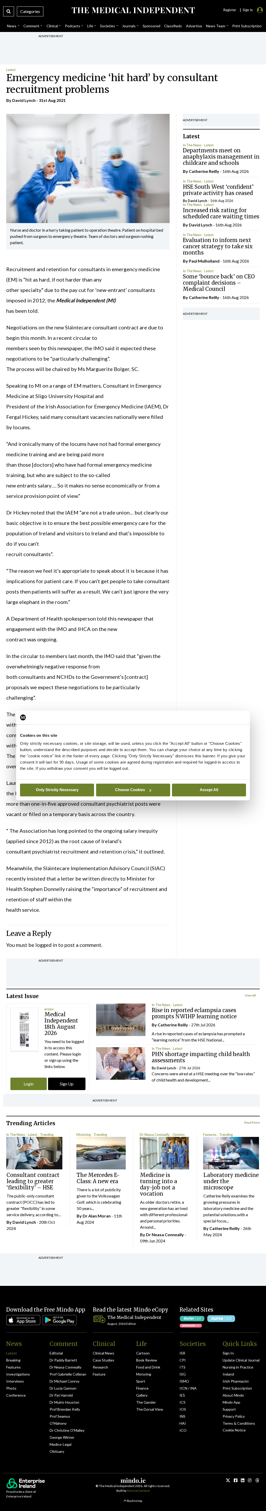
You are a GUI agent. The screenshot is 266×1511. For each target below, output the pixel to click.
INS (182, 1416)
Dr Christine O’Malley (67, 1430)
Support (229, 1409)
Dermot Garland (138, 1491)
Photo (11, 1388)
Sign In (228, 1353)
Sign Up (67, 1083)
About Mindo (233, 1395)
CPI (182, 1360)
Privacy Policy (234, 1416)
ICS (182, 1402)
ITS (182, 1367)
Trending (47, 1134)
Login (29, 1083)
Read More (252, 1122)
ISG (182, 1374)
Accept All (209, 789)
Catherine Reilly (204, 171)
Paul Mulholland (204, 260)
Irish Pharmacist (236, 1381)
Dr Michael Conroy (64, 1381)
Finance (142, 1388)
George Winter (62, 1437)
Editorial (56, 1353)
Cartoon (143, 1353)
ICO (183, 1430)
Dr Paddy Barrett (63, 1360)
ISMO (184, 1381)
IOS (182, 1409)
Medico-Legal (60, 1444)
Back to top (134, 1501)
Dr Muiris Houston (64, 1402)
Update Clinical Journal (241, 1360)
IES (182, 1395)
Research (100, 1367)
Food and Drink (148, 1367)
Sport (140, 1381)
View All (250, 995)
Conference (16, 1395)
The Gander (146, 1402)
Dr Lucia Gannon (63, 1388)
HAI (182, 1423)
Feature (99, 1374)
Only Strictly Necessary (57, 789)
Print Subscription (237, 1388)
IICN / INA (188, 1388)
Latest (11, 70)
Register (229, 10)
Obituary (57, 1451)
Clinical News (103, 1353)
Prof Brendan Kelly (65, 1409)
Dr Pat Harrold (61, 1395)
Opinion (178, 1134)
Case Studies (103, 1360)
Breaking (13, 1360)
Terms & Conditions (239, 1423)
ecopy (49, 1009)
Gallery (142, 1395)
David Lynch (24, 100)
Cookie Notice (234, 1430)
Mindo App (231, 1402)
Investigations (18, 1374)
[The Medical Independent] (133, 10)
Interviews (15, 1381)
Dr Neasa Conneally (155, 1134)
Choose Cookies (130, 789)
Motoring (83, 1134)
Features (209, 1134)
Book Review (146, 1360)
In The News (192, 145)
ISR (182, 1353)
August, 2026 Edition (121, 1324)
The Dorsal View (149, 1409)
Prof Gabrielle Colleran (68, 1374)
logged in (46, 945)
